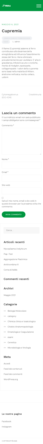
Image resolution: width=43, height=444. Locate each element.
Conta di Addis (10, 270)
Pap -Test (8, 254)
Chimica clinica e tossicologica (17, 38)
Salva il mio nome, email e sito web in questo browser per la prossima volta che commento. (21, 204)
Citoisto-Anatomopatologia (20, 327)
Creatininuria (35, 94)
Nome (5, 159)
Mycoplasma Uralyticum (15, 249)
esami (6, 42)
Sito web (6, 185)
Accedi (7, 364)
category (12, 316)
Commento (8, 125)
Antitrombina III (11, 264)
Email (5, 172)
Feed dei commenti (13, 374)
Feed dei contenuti (13, 369)
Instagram (6, 427)
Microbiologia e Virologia (19, 348)
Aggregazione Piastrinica (15, 259)
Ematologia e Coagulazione (21, 332)
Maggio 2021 (10, 295)
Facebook (6, 421)
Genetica (12, 342)
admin (17, 42)
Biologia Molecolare (17, 311)
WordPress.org (11, 379)
